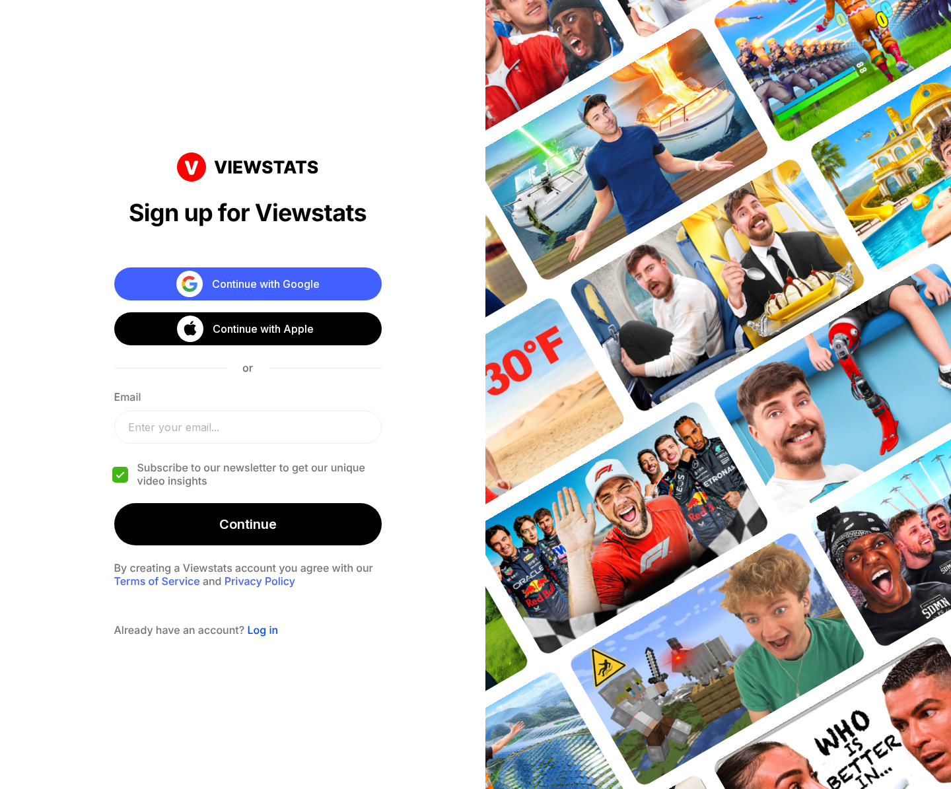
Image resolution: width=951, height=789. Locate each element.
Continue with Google (266, 284)
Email (127, 396)
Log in (262, 629)
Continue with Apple (263, 328)
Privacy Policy (260, 581)
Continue (248, 524)
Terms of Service (157, 581)
